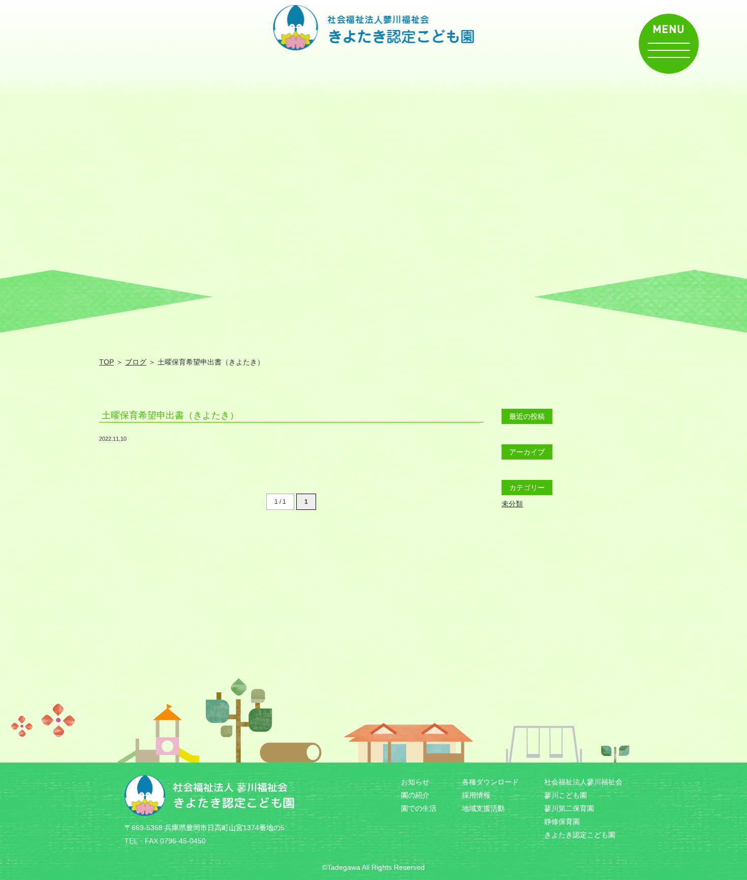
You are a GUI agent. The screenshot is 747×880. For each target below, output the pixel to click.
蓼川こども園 (565, 795)
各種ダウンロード (490, 782)
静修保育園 (562, 821)
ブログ (135, 362)
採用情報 (476, 795)
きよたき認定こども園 (579, 835)
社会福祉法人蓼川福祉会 (583, 782)
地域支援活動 (483, 808)
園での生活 (419, 808)
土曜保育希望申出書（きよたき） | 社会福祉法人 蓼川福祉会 (373, 27)
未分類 (512, 504)
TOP (106, 362)
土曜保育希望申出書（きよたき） (170, 415)
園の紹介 (415, 795)
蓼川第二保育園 (569, 808)
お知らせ (415, 782)
